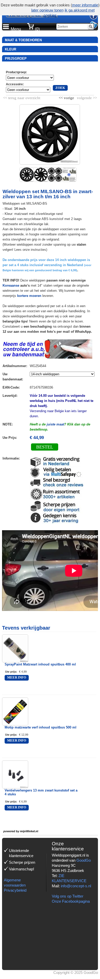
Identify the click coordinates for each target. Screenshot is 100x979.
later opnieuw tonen (47, 10)
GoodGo (83, 860)
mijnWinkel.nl (29, 831)
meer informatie (85, 5)
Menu (16, 29)
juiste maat (55, 424)
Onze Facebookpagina (71, 901)
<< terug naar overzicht (21, 97)
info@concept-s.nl (76, 886)
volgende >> (86, 97)
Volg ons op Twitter (67, 896)
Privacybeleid (15, 890)
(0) (37, 29)
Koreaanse (11, 285)
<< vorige (67, 97)
